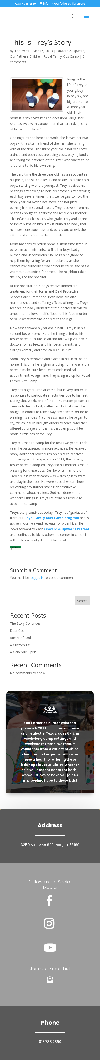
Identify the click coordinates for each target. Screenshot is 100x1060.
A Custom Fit (20, 645)
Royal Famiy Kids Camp (61, 56)
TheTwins (21, 51)
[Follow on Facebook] (49, 900)
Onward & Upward (70, 51)
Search (82, 601)
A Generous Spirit (23, 652)
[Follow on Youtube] (50, 947)
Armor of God (20, 638)
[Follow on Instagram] (49, 923)
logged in (37, 577)
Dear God (17, 630)
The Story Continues (25, 623)
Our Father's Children (26, 56)
